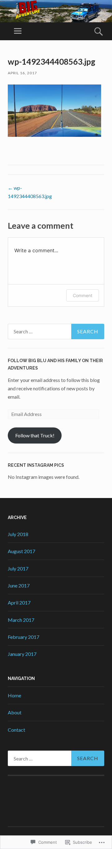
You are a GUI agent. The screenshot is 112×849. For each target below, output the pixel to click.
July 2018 (18, 534)
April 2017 (19, 602)
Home (14, 695)
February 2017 (23, 637)
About (14, 712)
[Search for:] (56, 331)
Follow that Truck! (34, 435)
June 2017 (19, 585)
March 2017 (21, 620)
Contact (16, 730)
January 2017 (22, 654)
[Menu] (17, 31)
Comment (82, 295)
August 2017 (21, 551)
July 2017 (18, 568)
